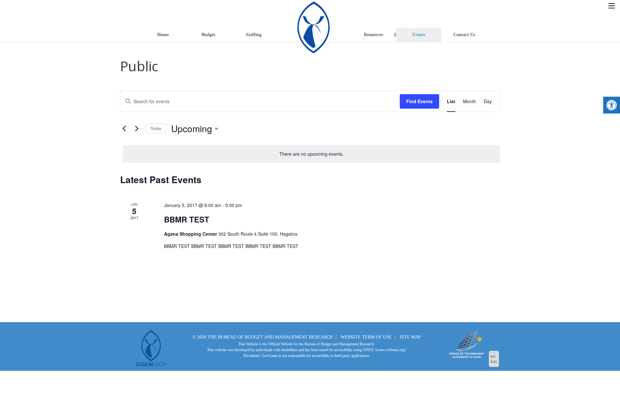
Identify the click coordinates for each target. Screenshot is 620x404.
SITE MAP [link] (410, 337)
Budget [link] (208, 34)
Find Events (419, 101)
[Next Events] (136, 129)
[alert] (311, 154)
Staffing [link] (254, 34)
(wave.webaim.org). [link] (390, 350)
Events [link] (418, 34)
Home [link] (163, 34)
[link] (611, 105)
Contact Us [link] (464, 34)
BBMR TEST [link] (186, 219)
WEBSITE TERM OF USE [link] (366, 337)
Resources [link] (373, 34)
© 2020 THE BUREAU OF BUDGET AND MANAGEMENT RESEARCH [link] (262, 337)
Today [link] (155, 128)
